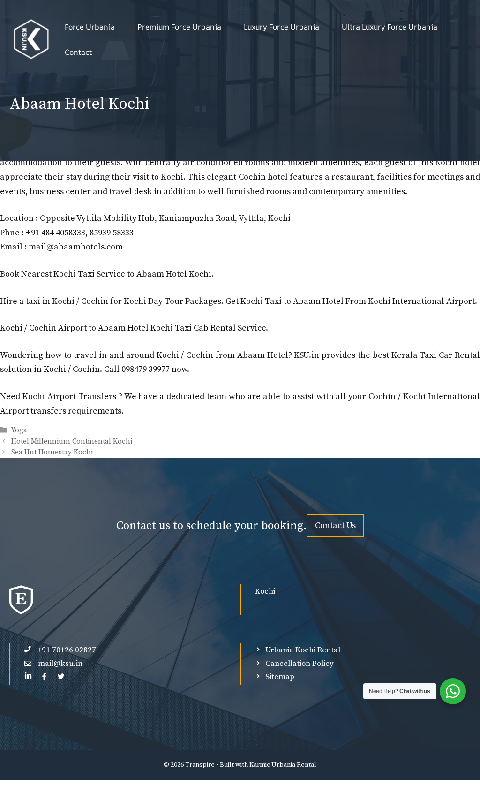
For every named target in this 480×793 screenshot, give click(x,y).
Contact (78, 52)
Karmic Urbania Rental (282, 765)
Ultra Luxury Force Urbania (389, 27)
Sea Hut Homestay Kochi (52, 452)
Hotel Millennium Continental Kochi (71, 441)
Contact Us (335, 525)
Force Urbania (90, 27)
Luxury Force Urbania (281, 27)
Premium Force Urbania (179, 27)
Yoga (19, 430)
